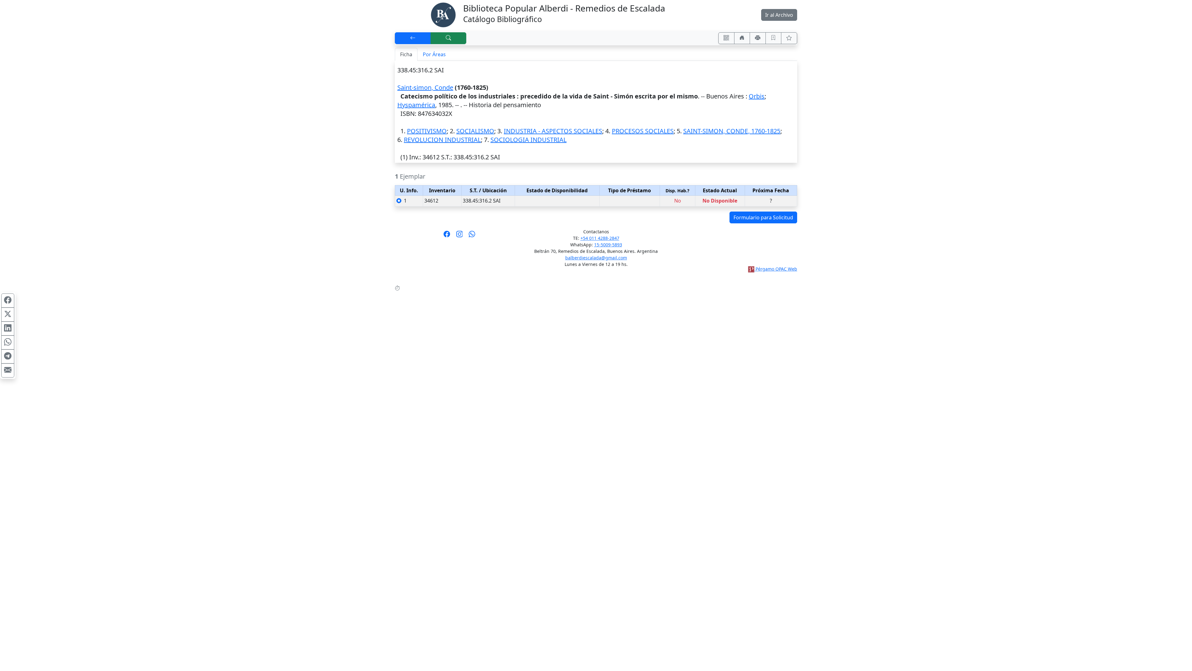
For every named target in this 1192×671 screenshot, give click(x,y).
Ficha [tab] (406, 54)
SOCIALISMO (475, 131)
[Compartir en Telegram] (7, 356)
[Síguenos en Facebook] (446, 236)
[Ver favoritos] (789, 38)
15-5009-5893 (608, 245)
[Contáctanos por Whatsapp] (471, 236)
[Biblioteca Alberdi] (443, 14)
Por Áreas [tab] (434, 54)
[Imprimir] (758, 38)
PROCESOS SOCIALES (643, 131)
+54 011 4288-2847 (599, 238)
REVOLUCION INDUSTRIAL (442, 139)
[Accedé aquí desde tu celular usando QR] (726, 38)
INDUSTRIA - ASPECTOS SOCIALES (553, 131)
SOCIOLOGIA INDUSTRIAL (528, 139)
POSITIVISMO (427, 131)
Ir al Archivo (779, 14)
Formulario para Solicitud (763, 217)
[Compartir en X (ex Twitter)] (7, 315)
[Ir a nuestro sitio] (742, 38)
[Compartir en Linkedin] (7, 329)
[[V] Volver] (413, 38)
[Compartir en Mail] (7, 370)
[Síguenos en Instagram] (459, 236)
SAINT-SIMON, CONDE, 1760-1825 (731, 131)
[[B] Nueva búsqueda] (449, 38)
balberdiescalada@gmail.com (596, 258)
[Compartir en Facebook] (7, 301)
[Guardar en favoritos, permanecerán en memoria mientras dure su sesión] (773, 38)
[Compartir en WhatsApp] (7, 343)
